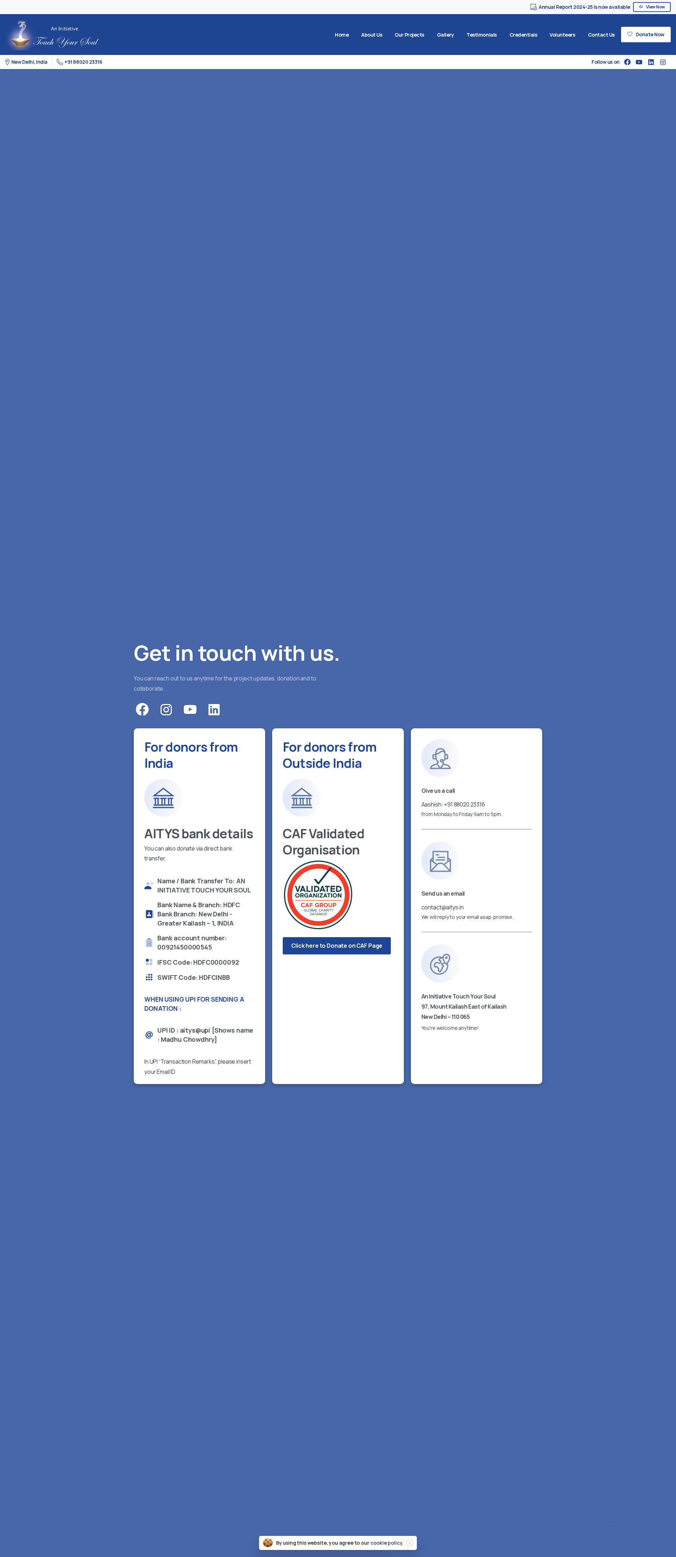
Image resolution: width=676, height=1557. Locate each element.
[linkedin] (651, 62)
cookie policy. (387, 1542)
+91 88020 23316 (83, 61)
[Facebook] (627, 62)
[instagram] (663, 62)
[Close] (409, 1542)
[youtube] (639, 62)
